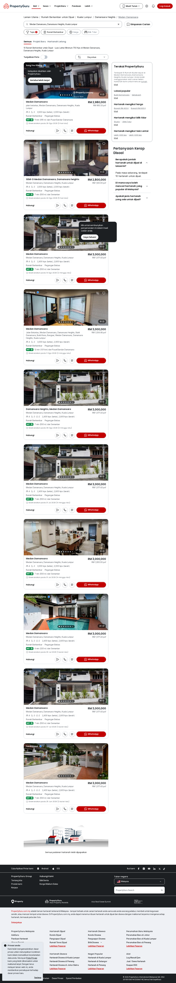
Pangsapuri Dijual (58, 939)
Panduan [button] (76, 6)
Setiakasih (136, 95)
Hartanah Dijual (57, 931)
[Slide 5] (69, 95)
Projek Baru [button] (60, 6)
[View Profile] (36, 65)
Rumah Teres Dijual (58, 942)
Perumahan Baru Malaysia (139, 931)
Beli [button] (35, 6)
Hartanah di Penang (97, 965)
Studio (117, 122)
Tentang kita (16, 880)
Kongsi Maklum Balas (49, 884)
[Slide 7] (72, 172)
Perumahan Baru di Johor (138, 935)
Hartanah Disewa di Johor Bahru (64, 965)
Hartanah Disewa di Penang (62, 961)
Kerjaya (14, 887)
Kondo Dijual (55, 935)
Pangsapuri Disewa (96, 939)
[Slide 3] (64, 95)
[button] (27, 41)
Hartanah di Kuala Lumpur (99, 958)
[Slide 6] (71, 95)
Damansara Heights (105, 17)
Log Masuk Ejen (133, 958)
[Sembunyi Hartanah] (98, 66)
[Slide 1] (60, 95)
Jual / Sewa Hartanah (135, 961)
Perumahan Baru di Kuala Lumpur (141, 939)
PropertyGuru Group (21, 876)
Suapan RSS (131, 965)
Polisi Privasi (31, 958)
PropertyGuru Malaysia (22, 931)
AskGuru (15, 935)
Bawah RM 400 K (121, 108)
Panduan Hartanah (19, 939)
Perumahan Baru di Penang (138, 942)
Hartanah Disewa (96, 931)
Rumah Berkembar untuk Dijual (57, 17)
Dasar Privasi (57, 978)
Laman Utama (31, 17)
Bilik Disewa (93, 942)
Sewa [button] (45, 6)
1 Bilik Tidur (126, 122)
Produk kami (16, 884)
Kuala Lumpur (84, 17)
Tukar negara (121, 876)
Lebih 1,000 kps (120, 135)
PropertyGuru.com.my (20, 911)
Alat (128, 954)
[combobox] (73, 24)
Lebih (87, 6)
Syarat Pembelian (74, 978)
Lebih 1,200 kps (135, 135)
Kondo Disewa (94, 935)
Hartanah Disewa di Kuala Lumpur (65, 958)
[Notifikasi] (153, 6)
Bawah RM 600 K (138, 108)
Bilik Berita (44, 880)
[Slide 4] (67, 95)
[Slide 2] (62, 95)
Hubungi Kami (46, 876)
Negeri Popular (95, 954)
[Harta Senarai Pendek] (104, 66)
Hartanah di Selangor (97, 961)
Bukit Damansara (122, 95)
